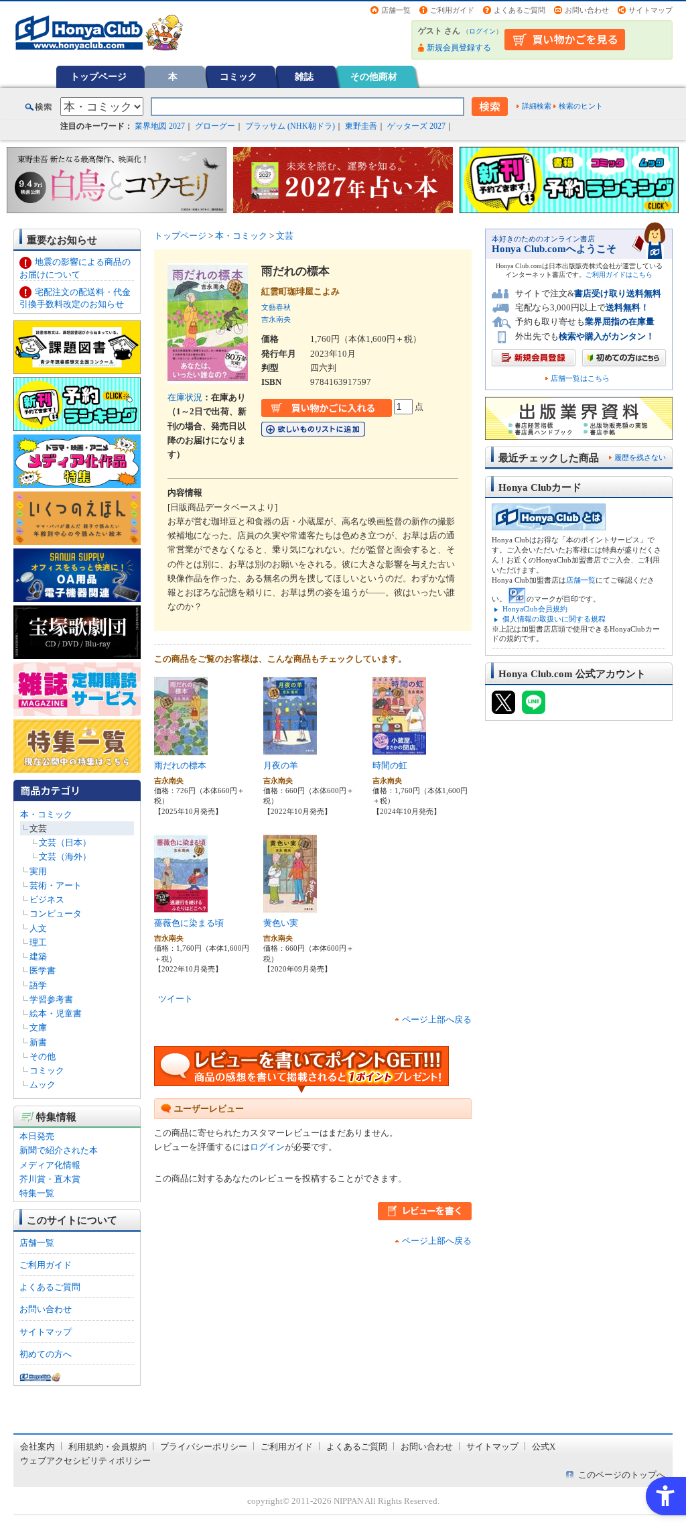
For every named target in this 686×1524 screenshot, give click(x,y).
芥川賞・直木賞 (49, 1179)
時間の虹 (389, 765)
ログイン (482, 31)
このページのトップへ (621, 1475)
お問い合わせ (587, 10)
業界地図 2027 (160, 126)
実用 (38, 871)
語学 (38, 985)
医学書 (42, 970)
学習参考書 (51, 999)
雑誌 (304, 76)
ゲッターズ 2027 (416, 126)
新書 (38, 1042)
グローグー (215, 126)
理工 (38, 942)
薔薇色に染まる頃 (189, 923)
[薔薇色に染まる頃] (181, 907)
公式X (543, 1447)
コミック (238, 76)
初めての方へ (45, 1354)
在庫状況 (184, 397)
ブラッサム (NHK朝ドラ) (290, 126)
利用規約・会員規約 (107, 1447)
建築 (38, 956)
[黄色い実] (290, 907)
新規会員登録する (459, 47)
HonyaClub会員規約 (534, 609)
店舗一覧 (396, 10)
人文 (38, 928)
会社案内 (37, 1447)
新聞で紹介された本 (58, 1150)
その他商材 (373, 76)
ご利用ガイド (452, 10)
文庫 (38, 1027)
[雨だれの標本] (181, 749)
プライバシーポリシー (203, 1447)
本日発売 (36, 1136)
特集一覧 (36, 1193)
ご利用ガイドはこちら (619, 274)
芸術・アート (55, 885)
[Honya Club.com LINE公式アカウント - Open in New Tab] (533, 708)
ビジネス (46, 899)
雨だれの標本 (180, 765)
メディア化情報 (49, 1165)
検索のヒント (581, 106)
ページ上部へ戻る (437, 1019)
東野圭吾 (361, 126)
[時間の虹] (399, 749)
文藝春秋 (276, 307)
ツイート (175, 999)
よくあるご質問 (519, 10)
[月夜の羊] (290, 749)
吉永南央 (276, 319)
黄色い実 (280, 923)
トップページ (98, 76)
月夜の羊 (280, 765)
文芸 (38, 828)
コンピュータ (55, 913)
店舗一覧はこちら (580, 378)
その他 (42, 1056)
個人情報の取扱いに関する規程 (554, 619)
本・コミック (46, 814)
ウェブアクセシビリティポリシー (85, 1461)
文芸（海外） (65, 857)
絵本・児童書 (55, 1013)
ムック (42, 1084)
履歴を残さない (640, 457)
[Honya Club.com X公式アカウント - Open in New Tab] (503, 708)
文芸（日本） (65, 842)
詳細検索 (536, 106)
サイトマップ (650, 10)
